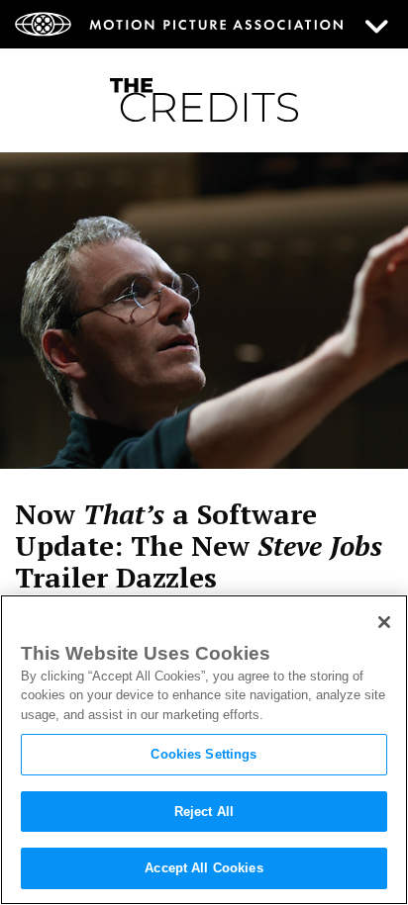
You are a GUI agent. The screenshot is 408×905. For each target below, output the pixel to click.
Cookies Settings (203, 754)
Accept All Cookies (203, 867)
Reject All (204, 811)
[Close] (384, 622)
